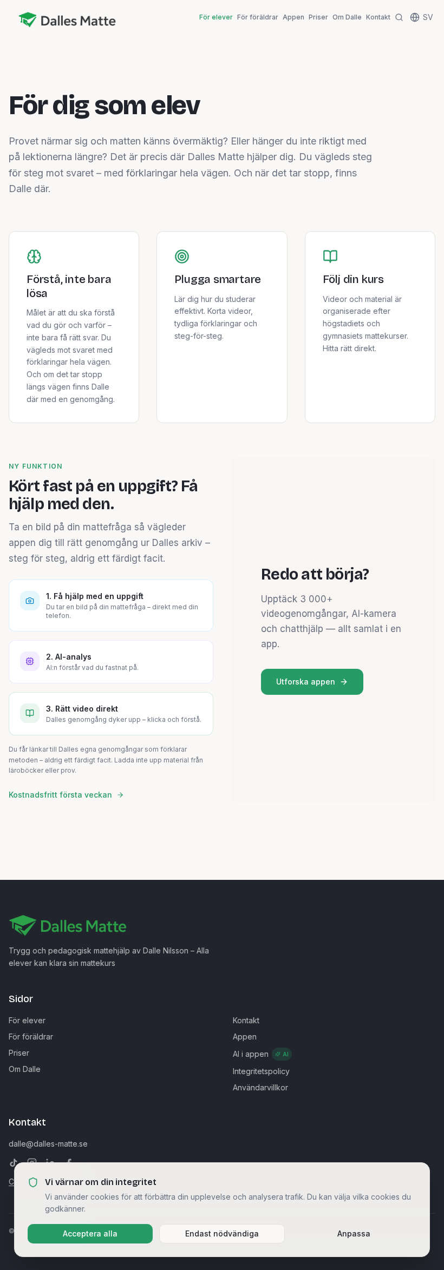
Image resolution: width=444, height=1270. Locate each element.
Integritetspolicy (261, 1071)
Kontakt (378, 17)
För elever (216, 17)
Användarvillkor (260, 1087)
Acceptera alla (90, 1233)
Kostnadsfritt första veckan (60, 794)
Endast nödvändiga (222, 1233)
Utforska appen (305, 681)
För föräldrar (257, 17)
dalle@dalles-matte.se (48, 1143)
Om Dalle (347, 17)
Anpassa (353, 1233)
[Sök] (399, 17)
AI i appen (261, 1053)
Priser (318, 17)
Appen (293, 17)
